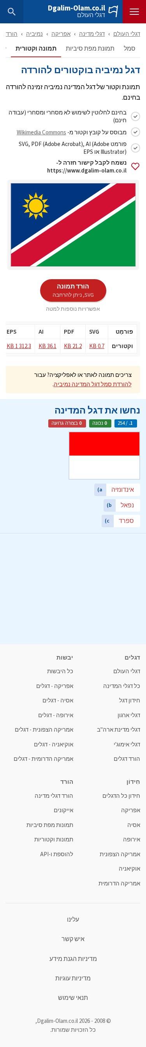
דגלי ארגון (129, 715)
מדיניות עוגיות (73, 978)
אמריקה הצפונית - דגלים (44, 729)
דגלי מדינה (92, 33)
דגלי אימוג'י (127, 744)
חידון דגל (129, 700)
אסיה (133, 825)
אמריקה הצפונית (120, 854)
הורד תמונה (73, 290)
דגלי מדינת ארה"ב (118, 729)
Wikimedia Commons (41, 132)
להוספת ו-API (56, 854)
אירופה (131, 839)
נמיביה (34, 33)
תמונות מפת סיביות (49, 825)
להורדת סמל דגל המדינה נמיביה (93, 384)
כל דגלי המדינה (121, 686)
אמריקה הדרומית (119, 883)
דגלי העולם (91, 15)
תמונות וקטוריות (53, 839)
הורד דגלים (127, 759)
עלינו (73, 919)
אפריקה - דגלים (54, 686)
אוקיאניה (129, 868)
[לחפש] (11, 11)
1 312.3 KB (19, 346)
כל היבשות (60, 671)
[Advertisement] (73, 587)
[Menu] (134, 11)
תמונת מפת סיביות (90, 49)
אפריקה (60, 33)
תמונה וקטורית (36, 49)
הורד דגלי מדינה (54, 796)
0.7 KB (96, 346)
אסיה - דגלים (57, 700)
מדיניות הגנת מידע (73, 959)
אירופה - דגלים (55, 715)
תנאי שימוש (73, 998)
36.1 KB (47, 346)
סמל (129, 49)
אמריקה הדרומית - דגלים (43, 759)
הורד (12, 33)
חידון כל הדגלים (121, 796)
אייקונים (63, 810)
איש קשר (73, 939)
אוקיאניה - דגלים (53, 744)
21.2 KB (73, 346)
